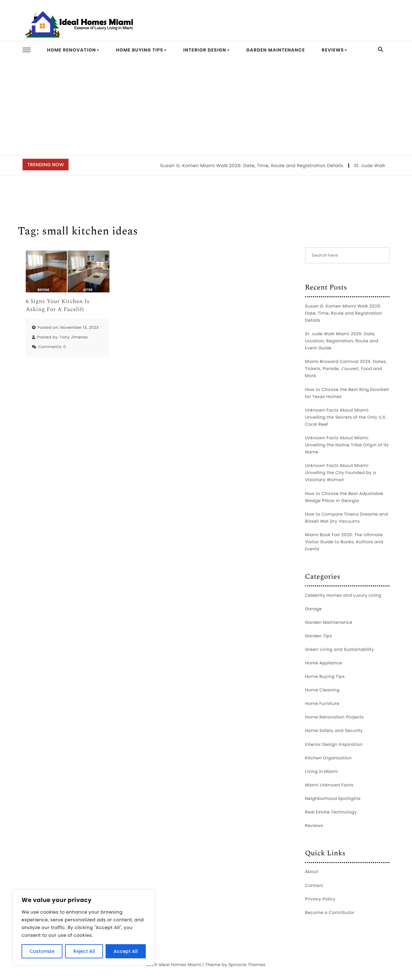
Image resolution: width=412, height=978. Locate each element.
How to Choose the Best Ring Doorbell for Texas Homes (347, 393)
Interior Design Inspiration (334, 744)
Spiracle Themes (247, 965)
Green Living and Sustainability (339, 649)
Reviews (333, 50)
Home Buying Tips (139, 50)
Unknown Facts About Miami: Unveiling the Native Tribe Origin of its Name (347, 445)
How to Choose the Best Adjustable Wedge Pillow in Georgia (344, 497)
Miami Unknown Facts (329, 785)
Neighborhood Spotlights (333, 798)
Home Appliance (323, 663)
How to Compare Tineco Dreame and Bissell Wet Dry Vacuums (346, 517)
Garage (313, 609)
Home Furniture (322, 703)
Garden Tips (318, 636)
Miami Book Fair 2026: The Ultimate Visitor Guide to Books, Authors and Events (344, 542)
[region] (83, 927)
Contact (314, 885)
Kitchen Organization (328, 758)
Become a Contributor (330, 912)
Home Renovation (71, 50)
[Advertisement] (206, 107)
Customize (42, 951)
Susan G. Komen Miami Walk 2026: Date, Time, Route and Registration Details (243, 165)
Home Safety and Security (334, 730)
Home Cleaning (322, 690)
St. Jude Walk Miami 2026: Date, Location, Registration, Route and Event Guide (342, 341)
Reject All (84, 951)
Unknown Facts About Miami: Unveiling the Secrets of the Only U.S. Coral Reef (346, 417)
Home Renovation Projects (334, 717)
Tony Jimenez (74, 337)
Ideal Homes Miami (179, 965)
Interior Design (204, 50)
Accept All (126, 951)
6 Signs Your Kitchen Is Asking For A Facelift (57, 306)
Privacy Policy (320, 899)
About (311, 872)
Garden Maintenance (275, 50)
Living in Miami (321, 771)
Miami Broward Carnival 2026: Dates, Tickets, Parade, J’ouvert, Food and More (346, 368)
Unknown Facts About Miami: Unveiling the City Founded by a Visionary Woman (340, 472)
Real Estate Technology (331, 812)
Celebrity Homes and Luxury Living (343, 595)
